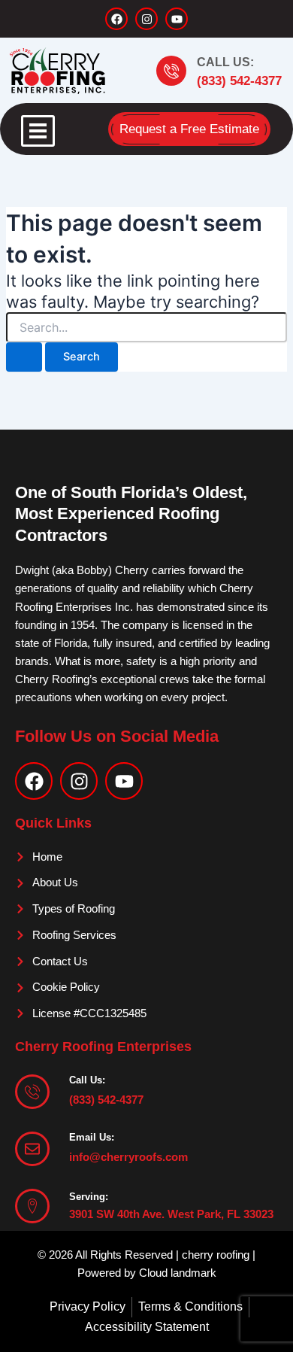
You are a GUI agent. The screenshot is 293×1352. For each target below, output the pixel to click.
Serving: (88, 1196)
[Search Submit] (24, 357)
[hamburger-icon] (38, 131)
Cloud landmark (177, 1273)
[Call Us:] (171, 71)
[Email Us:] (32, 1149)
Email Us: (91, 1137)
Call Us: (225, 62)
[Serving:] (32, 1206)
